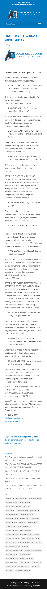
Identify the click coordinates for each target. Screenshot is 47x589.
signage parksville (23, 566)
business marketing (35, 498)
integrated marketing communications (17, 518)
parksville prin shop (12, 530)
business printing (24, 502)
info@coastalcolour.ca (14, 418)
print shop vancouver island (14, 550)
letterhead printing (11, 522)
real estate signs (25, 562)
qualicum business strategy (33, 550)
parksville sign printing (13, 538)
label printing (35, 518)
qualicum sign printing (26, 558)
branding (13, 437)
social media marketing (23, 570)
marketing (22, 522)
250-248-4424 (24, 2)
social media (9, 570)
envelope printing (22, 510)
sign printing (35, 566)
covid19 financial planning (13, 506)
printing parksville (23, 542)
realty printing (36, 562)
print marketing (36, 542)
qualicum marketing (11, 554)
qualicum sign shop (11, 562)
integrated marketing (27, 514)
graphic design (34, 510)
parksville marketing (24, 526)
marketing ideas (33, 522)
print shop (25, 546)
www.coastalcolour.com (14, 421)
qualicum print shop (12, 558)
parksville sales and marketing (29, 534)
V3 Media (36, 585)
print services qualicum (13, 546)
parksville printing (18, 440)
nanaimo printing (11, 526)
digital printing (10, 510)
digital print (27, 506)
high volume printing (12, 514)
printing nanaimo (11, 542)
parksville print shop (12, 534)
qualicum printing (25, 554)
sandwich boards (11, 566)
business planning (25, 437)
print (19, 443)
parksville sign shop (28, 538)
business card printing (20, 498)
